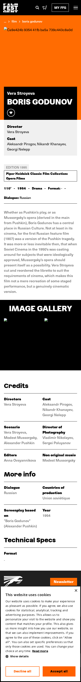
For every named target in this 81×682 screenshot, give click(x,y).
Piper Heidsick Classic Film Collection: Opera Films (37, 175)
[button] (40, 656)
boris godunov (32, 21)
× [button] (75, 590)
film (14, 21)
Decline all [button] (22, 671)
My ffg (60, 7)
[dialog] (40, 633)
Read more (40, 651)
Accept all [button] (59, 671)
